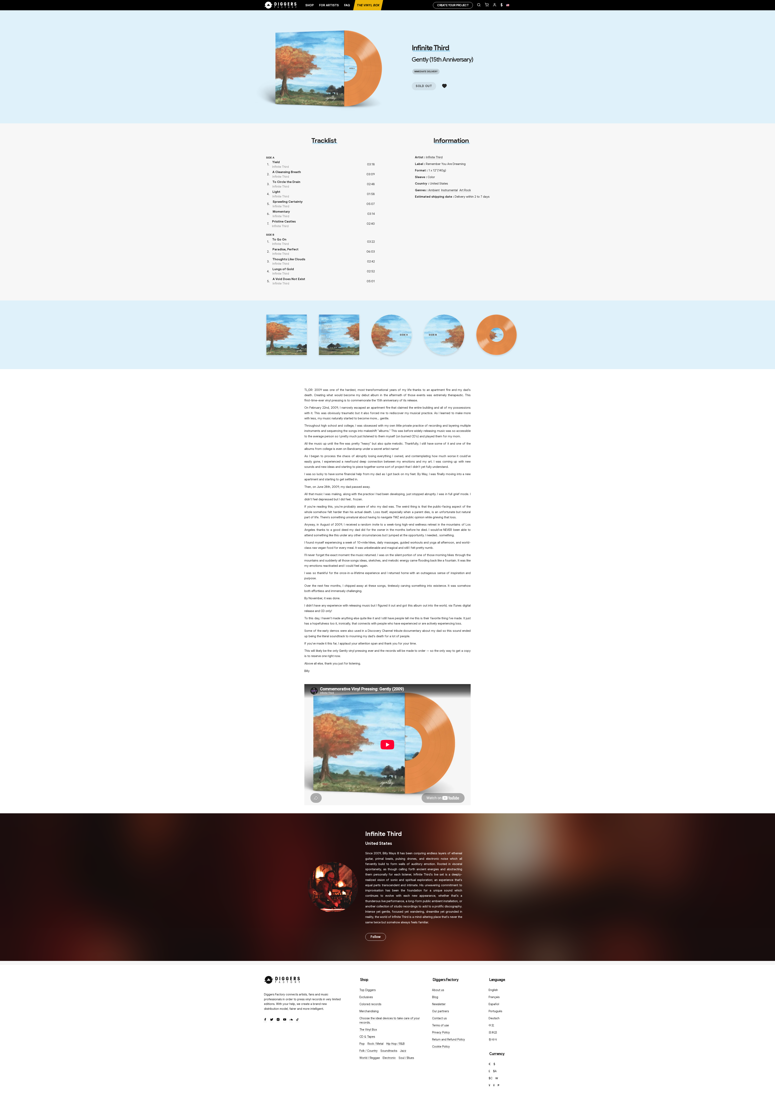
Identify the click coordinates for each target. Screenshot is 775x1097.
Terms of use (440, 1025)
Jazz (403, 1051)
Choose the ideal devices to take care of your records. (389, 1020)
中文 (491, 1025)
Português (495, 1011)
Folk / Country (368, 1051)
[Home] (280, 5)
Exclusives (366, 997)
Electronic (389, 1058)
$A (495, 1071)
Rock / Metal (375, 1044)
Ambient (434, 190)
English (493, 990)
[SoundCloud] (291, 1019)
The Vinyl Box (368, 5)
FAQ (347, 5)
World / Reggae (369, 1058)
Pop (362, 1044)
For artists (329, 5)
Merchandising (369, 1011)
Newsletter (439, 1004)
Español (494, 1004)
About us (438, 990)
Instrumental (449, 190)
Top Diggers (367, 990)
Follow (376, 937)
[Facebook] (265, 1019)
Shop (309, 5)
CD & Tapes (367, 1036)
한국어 (493, 1039)
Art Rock (465, 190)
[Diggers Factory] (282, 979)
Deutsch (494, 1018)
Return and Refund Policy (448, 1039)
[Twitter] (271, 1019)
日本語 (493, 1032)
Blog (435, 997)
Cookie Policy (441, 1046)
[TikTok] (297, 1019)
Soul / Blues (406, 1058)
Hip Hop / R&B (395, 1044)
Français (494, 997)
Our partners (440, 1011)
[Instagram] (278, 1019)
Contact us (439, 1018)
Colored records (370, 1004)
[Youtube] (284, 1019)
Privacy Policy (441, 1032)
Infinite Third (430, 47)
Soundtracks (388, 1051)
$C (490, 1078)
